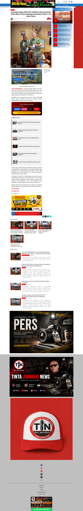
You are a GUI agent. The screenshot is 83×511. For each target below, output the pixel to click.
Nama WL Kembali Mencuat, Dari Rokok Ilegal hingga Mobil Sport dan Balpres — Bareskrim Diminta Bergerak (17, 231)
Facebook (17, 109)
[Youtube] (41, 471)
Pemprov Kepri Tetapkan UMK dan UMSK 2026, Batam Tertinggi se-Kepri (64, 35)
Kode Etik (41, 496)
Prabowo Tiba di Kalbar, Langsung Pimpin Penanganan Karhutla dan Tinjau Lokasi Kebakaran (30, 231)
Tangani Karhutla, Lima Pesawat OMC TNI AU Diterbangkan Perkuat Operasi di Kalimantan (17, 245)
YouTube (37, 109)
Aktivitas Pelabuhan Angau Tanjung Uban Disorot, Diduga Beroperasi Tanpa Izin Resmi (64, 44)
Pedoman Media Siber (41, 492)
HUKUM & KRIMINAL (25, 255)
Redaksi (41, 487)
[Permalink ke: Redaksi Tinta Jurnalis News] (12, 19)
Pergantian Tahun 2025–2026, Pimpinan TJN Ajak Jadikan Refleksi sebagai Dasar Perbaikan (64, 39)
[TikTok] (41, 477)
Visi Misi (41, 489)
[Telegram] (48, 216)
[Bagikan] (50, 19)
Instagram (24, 109)
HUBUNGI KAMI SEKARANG (41, 509)
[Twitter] (46, 216)
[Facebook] (43, 216)
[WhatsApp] (50, 216)
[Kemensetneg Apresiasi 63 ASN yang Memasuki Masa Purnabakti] (44, 225)
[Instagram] (41, 468)
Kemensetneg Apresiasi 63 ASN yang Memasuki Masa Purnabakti (44, 231)
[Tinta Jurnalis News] (33, 1)
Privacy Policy (41, 494)
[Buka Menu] (71, 2)
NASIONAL (13, 241)
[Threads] (41, 474)
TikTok (30, 109)
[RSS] (41, 480)
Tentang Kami (41, 485)
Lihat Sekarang (17, 79)
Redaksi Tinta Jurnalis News (18, 18)
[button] (66, 2)
